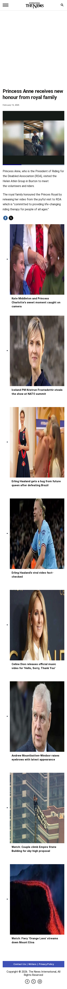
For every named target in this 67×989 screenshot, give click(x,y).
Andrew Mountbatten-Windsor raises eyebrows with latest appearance (35, 757)
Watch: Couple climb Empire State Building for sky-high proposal (34, 849)
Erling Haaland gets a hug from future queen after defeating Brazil (36, 483)
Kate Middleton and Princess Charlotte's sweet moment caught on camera (36, 302)
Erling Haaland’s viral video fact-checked (32, 574)
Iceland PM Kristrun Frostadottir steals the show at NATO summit (37, 391)
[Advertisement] (33, 50)
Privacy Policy (46, 964)
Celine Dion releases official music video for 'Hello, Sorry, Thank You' (34, 666)
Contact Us (19, 964)
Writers (32, 964)
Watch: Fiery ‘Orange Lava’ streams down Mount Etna (35, 940)
